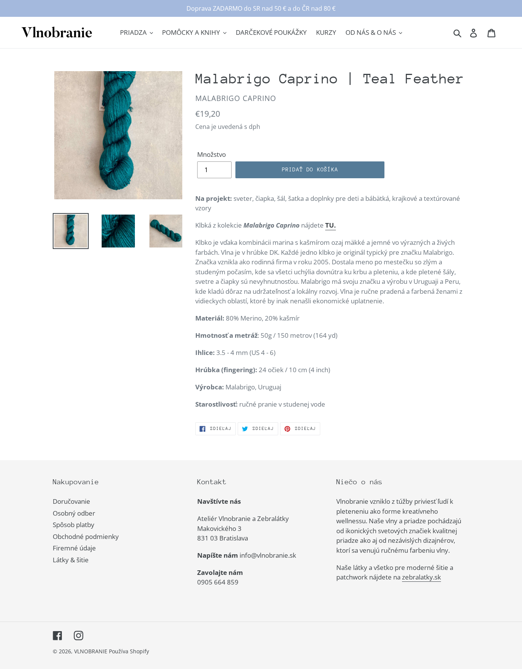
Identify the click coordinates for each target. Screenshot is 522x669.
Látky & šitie (71, 559)
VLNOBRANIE (90, 651)
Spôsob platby (73, 524)
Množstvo (211, 154)
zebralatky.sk (421, 577)
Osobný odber (74, 513)
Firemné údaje (74, 548)
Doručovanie (71, 501)
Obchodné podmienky (86, 536)
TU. (330, 225)
